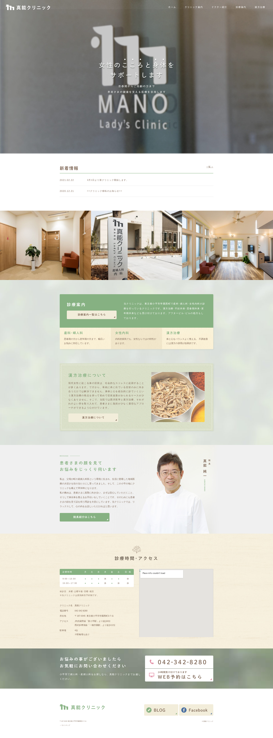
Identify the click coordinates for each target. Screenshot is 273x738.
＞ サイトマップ (65, 725)
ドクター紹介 (219, 7)
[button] (92, 315)
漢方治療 (260, 7)
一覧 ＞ (209, 167)
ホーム (172, 7)
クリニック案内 (194, 7)
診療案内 (241, 7)
